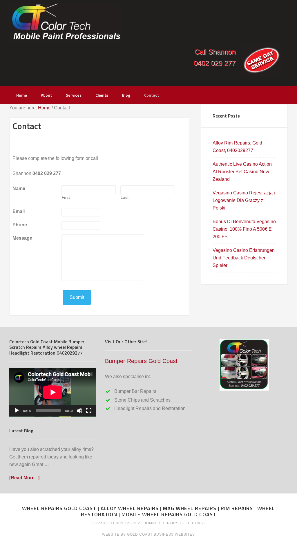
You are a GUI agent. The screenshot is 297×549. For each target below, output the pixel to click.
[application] (52, 392)
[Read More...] (24, 477)
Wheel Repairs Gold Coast (65, 22)
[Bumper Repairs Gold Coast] (244, 365)
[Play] (17, 410)
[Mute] (79, 410)
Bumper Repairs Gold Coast (141, 361)
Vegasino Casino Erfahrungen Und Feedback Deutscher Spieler (244, 258)
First (66, 197)
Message (22, 238)
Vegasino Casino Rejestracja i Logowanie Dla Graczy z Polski (244, 200)
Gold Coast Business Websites (161, 534)
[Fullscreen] (89, 410)
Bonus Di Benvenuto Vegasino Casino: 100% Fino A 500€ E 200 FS (244, 229)
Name (18, 188)
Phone (19, 224)
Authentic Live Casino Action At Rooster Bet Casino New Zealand (242, 172)
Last (125, 197)
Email (18, 211)
